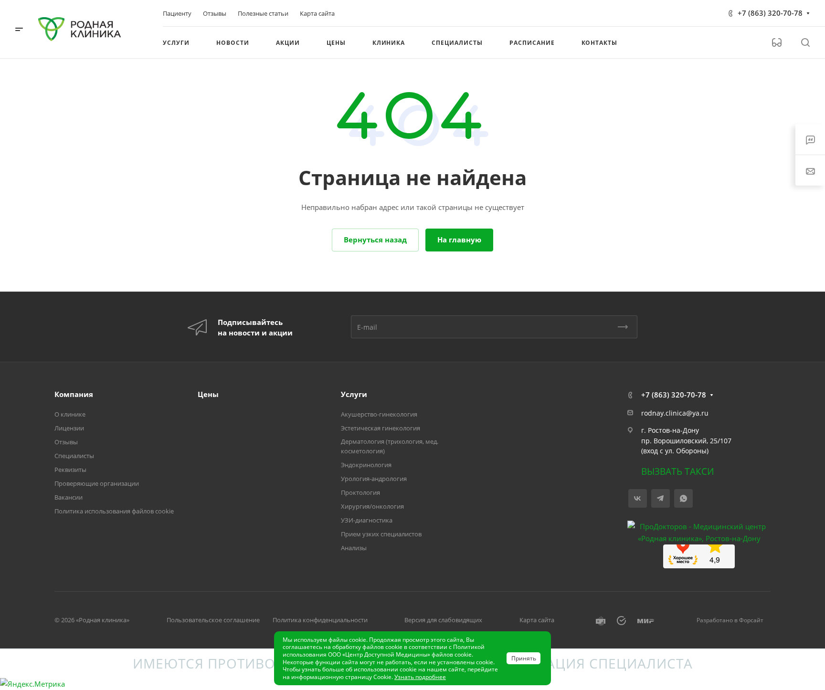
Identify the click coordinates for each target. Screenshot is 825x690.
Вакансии (68, 497)
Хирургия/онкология (372, 506)
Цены (208, 394)
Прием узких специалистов (381, 534)
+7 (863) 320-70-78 (770, 13)
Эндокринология (366, 464)
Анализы (354, 548)
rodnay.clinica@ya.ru (675, 413)
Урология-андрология (374, 478)
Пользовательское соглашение (213, 620)
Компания (73, 394)
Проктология (360, 492)
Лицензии (69, 428)
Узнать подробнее (420, 677)
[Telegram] (660, 498)
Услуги (354, 394)
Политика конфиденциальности (320, 620)
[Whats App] (683, 498)
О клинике (69, 414)
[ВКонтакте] (637, 498)
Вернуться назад (375, 239)
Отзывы (66, 442)
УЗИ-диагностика (366, 520)
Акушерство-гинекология (379, 414)
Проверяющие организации (96, 483)
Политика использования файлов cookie (114, 511)
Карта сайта (536, 620)
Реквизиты (70, 469)
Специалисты (74, 455)
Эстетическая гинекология (380, 428)
